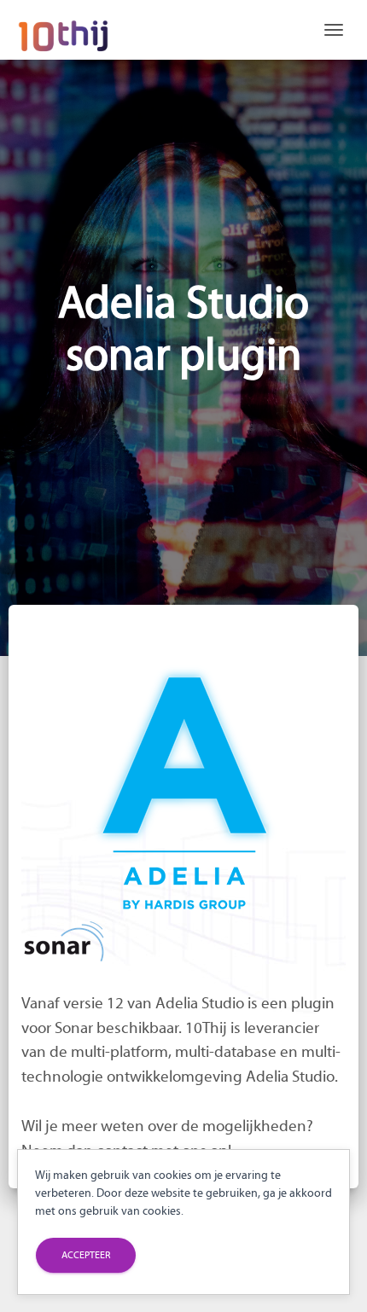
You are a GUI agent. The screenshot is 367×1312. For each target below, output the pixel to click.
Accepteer (85, 1255)
